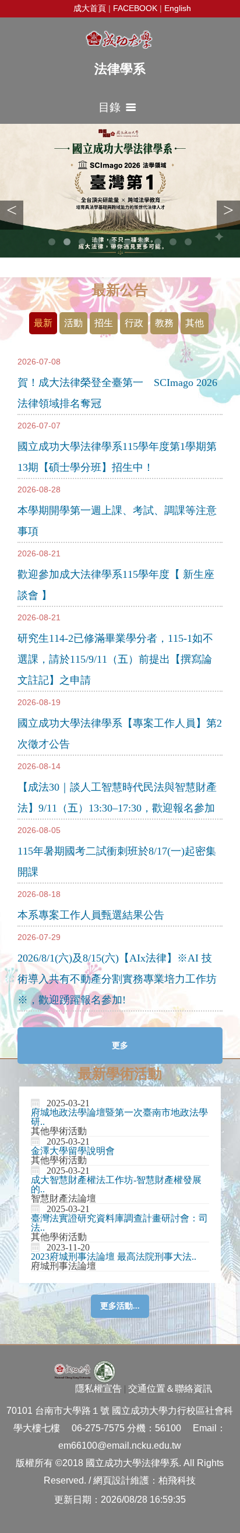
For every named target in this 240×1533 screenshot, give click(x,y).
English (177, 8)
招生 (103, 323)
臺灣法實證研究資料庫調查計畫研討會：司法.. (119, 1222)
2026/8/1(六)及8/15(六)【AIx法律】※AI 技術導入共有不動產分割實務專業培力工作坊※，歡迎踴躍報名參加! (117, 979)
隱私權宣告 (98, 1388)
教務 (164, 323)
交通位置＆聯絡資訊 (170, 1388)
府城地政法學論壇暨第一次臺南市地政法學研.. (119, 1117)
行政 (134, 323)
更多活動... (120, 1306)
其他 (194, 323)
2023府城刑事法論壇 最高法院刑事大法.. (113, 1257)
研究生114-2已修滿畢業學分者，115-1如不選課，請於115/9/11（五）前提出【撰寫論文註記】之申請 (115, 659)
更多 (120, 1045)
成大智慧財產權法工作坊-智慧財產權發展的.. (116, 1184)
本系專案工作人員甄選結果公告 (90, 915)
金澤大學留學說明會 (73, 1151)
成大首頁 (89, 8)
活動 (73, 323)
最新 (43, 323)
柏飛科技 (177, 1480)
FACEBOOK (135, 8)
